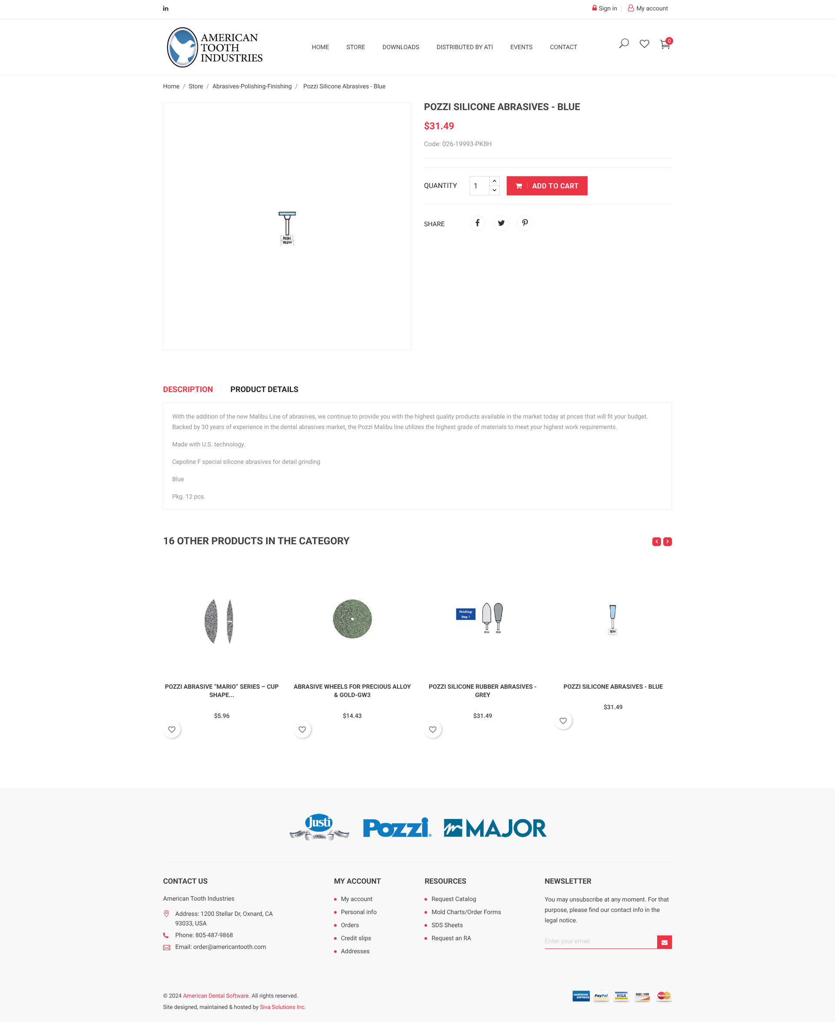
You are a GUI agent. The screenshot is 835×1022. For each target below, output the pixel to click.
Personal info (359, 912)
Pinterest (525, 223)
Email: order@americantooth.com (220, 947)
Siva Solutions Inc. (283, 1007)
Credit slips (356, 938)
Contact (564, 47)
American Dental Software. (216, 996)
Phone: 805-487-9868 (204, 935)
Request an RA (451, 938)
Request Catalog (453, 899)
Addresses (355, 951)
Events (521, 47)
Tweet (501, 223)
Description (188, 390)
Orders (350, 925)
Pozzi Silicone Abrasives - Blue (613, 687)
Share (477, 223)
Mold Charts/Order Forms (466, 912)
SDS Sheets (447, 925)
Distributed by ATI (465, 47)
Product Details (264, 390)
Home (320, 47)
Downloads (401, 47)
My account (357, 881)
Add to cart (555, 186)
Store (356, 47)
